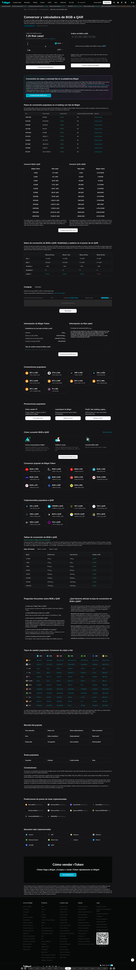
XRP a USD (78, 373)
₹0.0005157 (84, 689)
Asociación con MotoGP (29, 941)
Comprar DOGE (64, 914)
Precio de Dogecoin (65, 954)
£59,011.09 (95, 660)
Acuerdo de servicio (101, 906)
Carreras (25, 914)
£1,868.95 (94, 664)
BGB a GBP (56, 485)
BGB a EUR (56, 477)
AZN (37, 968)
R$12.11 (104, 680)
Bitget (25, 9)
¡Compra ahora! (98, 117)
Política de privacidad (101, 924)
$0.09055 (39, 676)
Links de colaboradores (29, 936)
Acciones (43, 917)
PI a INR (55, 389)
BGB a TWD (34, 469)
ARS (62, 968)
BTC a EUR (34, 381)
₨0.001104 (71, 693)
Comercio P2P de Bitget (59, 293)
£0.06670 (94, 676)
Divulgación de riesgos (102, 929)
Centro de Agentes (46, 941)
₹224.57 (83, 680)
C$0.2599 (59, 697)
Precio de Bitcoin (64, 928)
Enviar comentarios (83, 906)
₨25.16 (70, 676)
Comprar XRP (63, 917)
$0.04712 (39, 701)
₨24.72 (70, 685)
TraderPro (44, 944)
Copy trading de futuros (47, 930)
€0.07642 (49, 685)
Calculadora (63, 936)
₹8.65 (82, 676)
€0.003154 (49, 705)
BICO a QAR (56, 514)
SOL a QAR (34, 506)
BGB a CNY (78, 469)
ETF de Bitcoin (63, 938)
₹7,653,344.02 (84, 660)
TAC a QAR (56, 522)
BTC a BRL (101, 381)
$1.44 (38, 668)
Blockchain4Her (27, 946)
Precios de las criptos (32, 9)
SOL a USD (101, 373)
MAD (31, 968)
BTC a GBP (56, 381)
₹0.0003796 (84, 693)
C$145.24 (59, 672)
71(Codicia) (90, 6)
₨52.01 (70, 697)
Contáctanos (26, 909)
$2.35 (38, 680)
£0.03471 (94, 701)
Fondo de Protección (28, 930)
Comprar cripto (63, 906)
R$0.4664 (104, 676)
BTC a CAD (78, 381)
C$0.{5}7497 (60, 689)
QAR (68, 968)
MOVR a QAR (79, 514)
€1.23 (48, 668)
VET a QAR (78, 506)
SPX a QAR (101, 514)
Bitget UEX (25, 933)
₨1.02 (69, 705)
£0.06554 (94, 685)
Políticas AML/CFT (101, 921)
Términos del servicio (101, 927)
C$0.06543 (59, 701)
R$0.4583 (104, 685)
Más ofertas (68, 310)
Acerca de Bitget (27, 906)
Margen (43, 922)
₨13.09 (70, 701)
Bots (42, 936)
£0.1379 (94, 697)
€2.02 (48, 680)
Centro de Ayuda (82, 909)
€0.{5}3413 (49, 693)
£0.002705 (95, 705)
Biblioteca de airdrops (46, 960)
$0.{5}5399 (39, 689)
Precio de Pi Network (65, 944)
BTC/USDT (68, 6)
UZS (80, 968)
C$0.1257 (59, 676)
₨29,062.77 (71, 672)
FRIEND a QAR (57, 506)
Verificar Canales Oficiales (84, 912)
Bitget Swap (44, 952)
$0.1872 (39, 697)
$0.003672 (39, 705)
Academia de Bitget (28, 917)
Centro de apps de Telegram (48, 954)
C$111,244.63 (60, 660)
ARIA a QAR (34, 522)
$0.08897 (39, 685)
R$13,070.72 (105, 664)
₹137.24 (83, 668)
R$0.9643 (104, 697)
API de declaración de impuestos (86, 944)
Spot (42, 906)
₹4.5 (82, 701)
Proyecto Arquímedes (83, 928)
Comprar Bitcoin (64, 909)
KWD (105, 968)
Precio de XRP (63, 941)
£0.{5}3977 (95, 689)
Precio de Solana (64, 949)
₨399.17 (70, 668)
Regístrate (107, 2)
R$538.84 (104, 672)
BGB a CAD (78, 477)
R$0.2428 (104, 701)
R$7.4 (103, 668)
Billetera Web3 (45, 946)
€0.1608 (49, 697)
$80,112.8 (39, 660)
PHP (99, 968)
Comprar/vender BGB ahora (45, 67)
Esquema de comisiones (84, 941)
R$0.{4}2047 (105, 693)
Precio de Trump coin (65, 952)
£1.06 (93, 668)
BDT (86, 968)
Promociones (81, 936)
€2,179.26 (49, 664)
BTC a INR (33, 389)
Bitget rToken (63, 957)
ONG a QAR (34, 514)
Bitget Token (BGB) (28, 922)
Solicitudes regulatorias (102, 913)
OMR (43, 968)
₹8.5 (82, 685)
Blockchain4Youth (27, 944)
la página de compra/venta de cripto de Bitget (97, 85)
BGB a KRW (101, 477)
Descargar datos (82, 933)
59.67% (18, 6)
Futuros (43, 909)
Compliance (99, 916)
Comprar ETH (63, 912)
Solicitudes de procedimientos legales (103, 910)
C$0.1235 (59, 685)
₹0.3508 (83, 705)
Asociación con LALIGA (29, 938)
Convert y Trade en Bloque (48, 920)
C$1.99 (58, 668)
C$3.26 (58, 680)
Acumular (56, 6)
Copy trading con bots (46, 933)
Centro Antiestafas (82, 914)
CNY (74, 968)
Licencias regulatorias (101, 919)
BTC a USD (34, 373)
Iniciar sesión (97, 2)
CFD (42, 912)
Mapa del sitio (26, 949)
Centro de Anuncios (28, 925)
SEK (50, 968)
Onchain (43, 914)
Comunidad (26, 912)
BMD (92, 968)
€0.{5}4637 (49, 689)
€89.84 (48, 672)
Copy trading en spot (46, 928)
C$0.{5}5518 (60, 693)
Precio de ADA (63, 946)
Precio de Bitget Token (44, 9)
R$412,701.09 (105, 660)
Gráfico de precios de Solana (67, 933)
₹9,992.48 (83, 672)
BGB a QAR (56, 469)
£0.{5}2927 (95, 693)
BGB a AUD (34, 477)
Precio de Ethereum (65, 930)
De (27, 42)
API (42, 938)
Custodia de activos (83, 930)
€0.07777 (49, 676)
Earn (42, 925)
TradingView (44, 949)
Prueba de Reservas (28, 928)
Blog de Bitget (26, 920)
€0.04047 (49, 701)
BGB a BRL (78, 485)
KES (56, 968)
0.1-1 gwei (38, 6)
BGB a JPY (34, 485)
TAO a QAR (101, 506)
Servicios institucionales (84, 925)
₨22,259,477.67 (72, 660)
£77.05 (94, 672)
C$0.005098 (60, 705)
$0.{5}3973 (39, 693)
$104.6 (38, 672)
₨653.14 (70, 680)
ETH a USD (56, 373)
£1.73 (93, 680)
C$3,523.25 (59, 664)
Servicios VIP (81, 920)
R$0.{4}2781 (105, 689)
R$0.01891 (105, 705)
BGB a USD (101, 469)
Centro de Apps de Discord (48, 957)
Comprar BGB (63, 920)
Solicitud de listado (82, 917)
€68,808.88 (49, 660)
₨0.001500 (71, 689)
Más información (107, 432)
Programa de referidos (83, 938)
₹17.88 (82, 697)
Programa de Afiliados (83, 922)
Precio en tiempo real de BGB (90, 65)
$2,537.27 (39, 664)
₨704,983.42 (71, 664)
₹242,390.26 (84, 664)
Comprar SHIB (63, 922)
